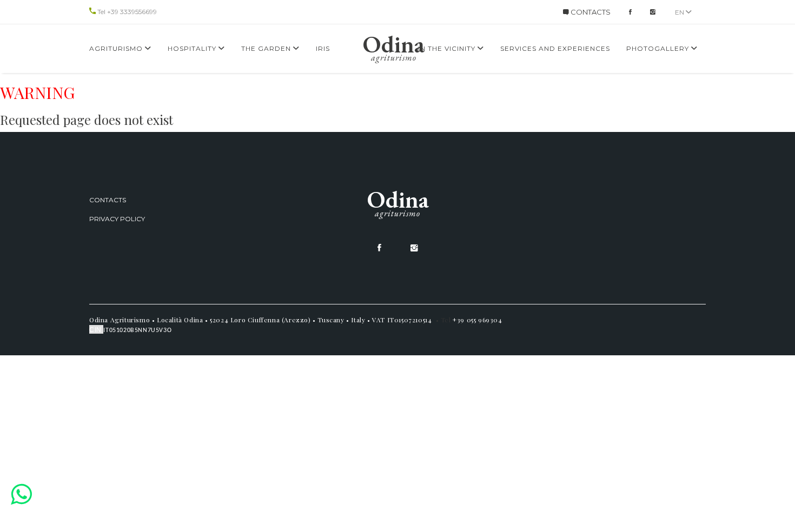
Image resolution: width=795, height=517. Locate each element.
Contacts (107, 200)
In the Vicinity (448, 48)
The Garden (267, 48)
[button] (21, 494)
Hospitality (193, 48)
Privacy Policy (117, 219)
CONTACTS (590, 12)
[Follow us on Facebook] (630, 12)
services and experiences (555, 48)
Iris (323, 48)
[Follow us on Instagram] (652, 12)
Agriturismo (117, 48)
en (680, 12)
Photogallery (658, 48)
